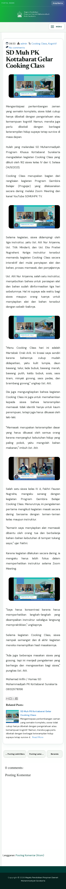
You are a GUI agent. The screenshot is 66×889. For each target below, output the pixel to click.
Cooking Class (39, 43)
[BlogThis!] (10, 698)
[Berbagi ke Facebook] (16, 698)
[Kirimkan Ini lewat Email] (7, 698)
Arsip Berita (58, 3)
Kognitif (52, 43)
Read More (37, 737)
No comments (17, 47)
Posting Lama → (36, 754)
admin (24, 43)
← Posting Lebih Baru (15, 754)
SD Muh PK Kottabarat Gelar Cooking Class (29, 59)
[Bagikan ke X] (13, 698)
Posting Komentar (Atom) (30, 855)
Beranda (54, 754)
